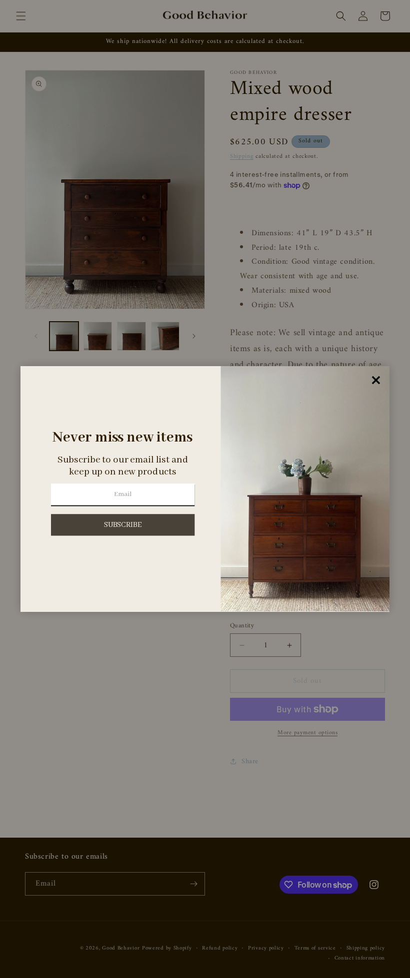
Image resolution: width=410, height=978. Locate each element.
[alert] (205, 489)
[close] (376, 380)
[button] (122, 524)
